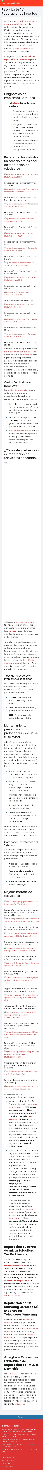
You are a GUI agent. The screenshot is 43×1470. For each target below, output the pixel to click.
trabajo (28, 354)
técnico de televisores (15, 1265)
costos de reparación (18, 390)
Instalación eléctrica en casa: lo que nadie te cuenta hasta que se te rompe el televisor (19, 1430)
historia (15, 103)
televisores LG (14, 1373)
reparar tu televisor (21, 48)
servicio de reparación (18, 1280)
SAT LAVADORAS (7, 1466)
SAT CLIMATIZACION (9, 1460)
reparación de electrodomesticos (20, 351)
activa (13, 631)
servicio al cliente (12, 1295)
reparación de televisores (16, 24)
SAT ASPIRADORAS (8, 1458)
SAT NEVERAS (6, 1463)
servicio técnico (23, 622)
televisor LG (20, 1404)
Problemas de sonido (19, 430)
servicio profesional (26, 21)
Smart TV (13, 1218)
